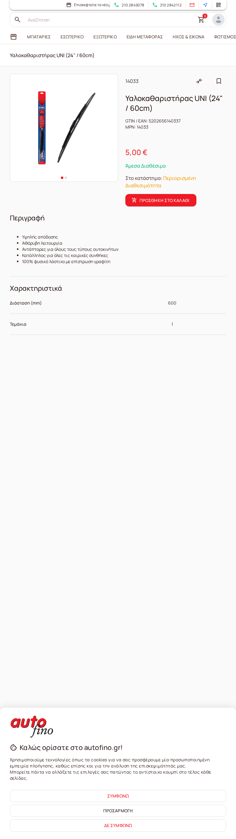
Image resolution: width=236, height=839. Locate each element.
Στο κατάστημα (143, 178)
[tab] (13, 36)
